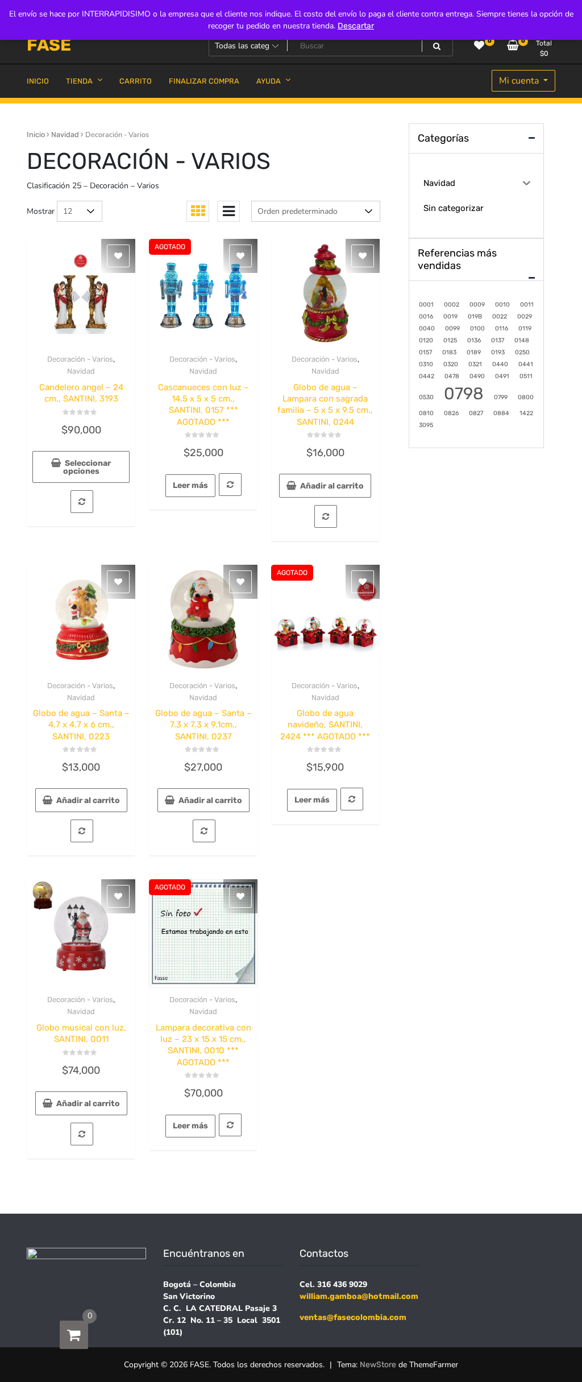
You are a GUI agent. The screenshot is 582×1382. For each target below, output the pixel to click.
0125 (450, 340)
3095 (426, 425)
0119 (524, 328)
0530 (426, 397)
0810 (426, 413)
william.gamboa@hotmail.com (359, 1296)
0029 (524, 316)
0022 (499, 316)
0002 (451, 304)
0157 (425, 352)
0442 (426, 376)
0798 (464, 393)
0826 (451, 413)
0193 (498, 352)
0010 (502, 304)
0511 (526, 376)
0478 (451, 376)
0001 (426, 304)
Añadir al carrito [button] (332, 486)
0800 (526, 397)
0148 (521, 340)
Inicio (36, 134)
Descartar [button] (356, 26)
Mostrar (41, 211)
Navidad (65, 134)
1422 (526, 413)
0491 (502, 376)
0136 (474, 340)
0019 (450, 316)
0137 (497, 340)
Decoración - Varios (80, 359)
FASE (49, 45)
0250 (522, 352)
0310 (426, 364)
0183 (449, 352)
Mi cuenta (520, 81)
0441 (525, 364)
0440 (500, 364)
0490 (477, 376)
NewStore (378, 1364)
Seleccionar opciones (87, 467)
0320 (450, 364)
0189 (474, 352)
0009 (477, 304)
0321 (475, 364)
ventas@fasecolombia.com (353, 1317)
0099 (452, 328)
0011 (527, 304)
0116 (501, 328)
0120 (426, 340)
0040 (427, 328)
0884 (501, 413)
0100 (477, 328)
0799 (501, 397)
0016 (426, 316)
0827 (476, 413)
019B (475, 316)
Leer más (190, 485)
